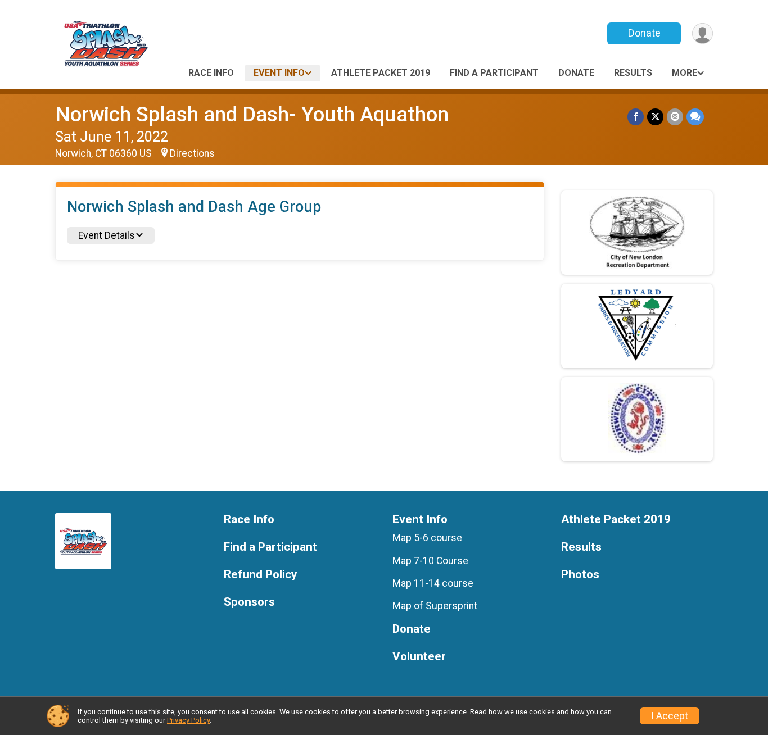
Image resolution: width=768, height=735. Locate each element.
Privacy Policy (188, 720)
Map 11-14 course (432, 583)
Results (633, 72)
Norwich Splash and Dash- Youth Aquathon (252, 114)
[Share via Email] (675, 116)
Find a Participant (494, 72)
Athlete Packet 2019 (380, 72)
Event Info (279, 72)
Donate (644, 33)
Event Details (106, 235)
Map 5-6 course (427, 537)
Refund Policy (260, 574)
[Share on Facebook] (635, 116)
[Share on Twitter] (655, 116)
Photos (580, 574)
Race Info (211, 72)
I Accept (669, 716)
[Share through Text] (695, 116)
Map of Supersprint (434, 605)
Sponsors (249, 602)
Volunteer (419, 656)
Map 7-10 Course (430, 560)
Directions (192, 153)
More (684, 72)
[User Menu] (702, 33)
